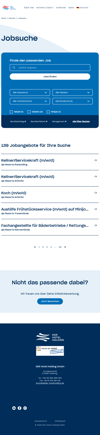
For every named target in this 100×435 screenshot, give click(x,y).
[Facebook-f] (19, 408)
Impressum (60, 421)
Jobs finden (50, 76)
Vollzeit (37, 112)
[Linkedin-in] (14, 408)
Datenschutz (41, 421)
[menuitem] (82, 7)
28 (60, 247)
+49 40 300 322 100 (52, 378)
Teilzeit (18, 112)
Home (3, 18)
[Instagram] (25, 408)
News (71, 8)
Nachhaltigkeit (45, 8)
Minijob (56, 112)
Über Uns (29, 8)
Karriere (61, 8)
